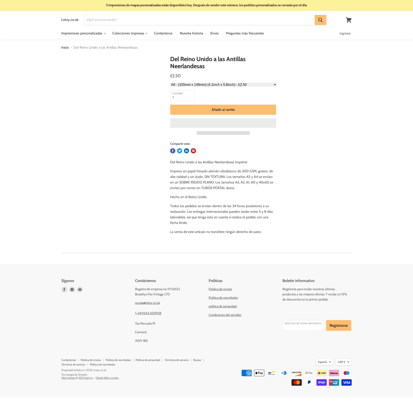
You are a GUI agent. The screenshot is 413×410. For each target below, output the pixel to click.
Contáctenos (163, 33)
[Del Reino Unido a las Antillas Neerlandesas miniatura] (69, 67)
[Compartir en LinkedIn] (186, 150)
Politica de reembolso (223, 298)
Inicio (65, 47)
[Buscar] (320, 20)
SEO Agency (85, 377)
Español (322, 362)
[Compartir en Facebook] (172, 150)
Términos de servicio (177, 360)
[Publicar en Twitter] (179, 150)
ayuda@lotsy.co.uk (147, 303)
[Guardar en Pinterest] (193, 150)
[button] (223, 123)
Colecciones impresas (128, 33)
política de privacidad (223, 306)
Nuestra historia (191, 33)
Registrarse (339, 325)
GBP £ (341, 362)
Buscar (197, 360)
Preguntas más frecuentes (245, 33)
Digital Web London (107, 377)
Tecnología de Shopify (74, 374)
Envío (214, 33)
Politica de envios (220, 289)
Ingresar (345, 33)
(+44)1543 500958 (148, 313)
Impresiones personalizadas (82, 33)
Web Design (68, 377)
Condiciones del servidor (225, 315)
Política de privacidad (148, 360)
